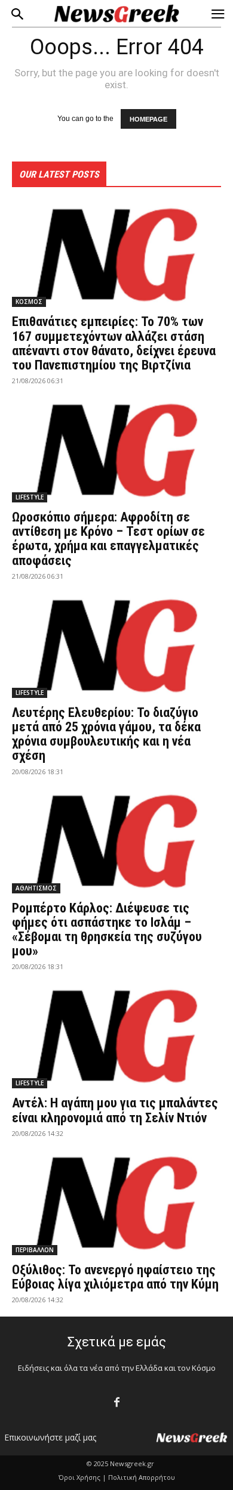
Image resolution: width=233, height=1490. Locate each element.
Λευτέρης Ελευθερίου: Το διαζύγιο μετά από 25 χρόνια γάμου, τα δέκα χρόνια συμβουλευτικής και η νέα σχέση (106, 734)
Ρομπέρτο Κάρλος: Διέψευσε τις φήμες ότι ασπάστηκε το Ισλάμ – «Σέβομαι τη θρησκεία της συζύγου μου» (107, 930)
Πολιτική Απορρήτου (141, 1477)
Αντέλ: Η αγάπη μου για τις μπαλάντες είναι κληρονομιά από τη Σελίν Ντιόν (115, 1110)
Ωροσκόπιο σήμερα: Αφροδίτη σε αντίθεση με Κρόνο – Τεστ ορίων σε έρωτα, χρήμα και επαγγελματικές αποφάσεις (108, 539)
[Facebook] (116, 1402)
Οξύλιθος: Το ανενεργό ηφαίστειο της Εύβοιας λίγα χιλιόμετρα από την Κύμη (115, 1277)
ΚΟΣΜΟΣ (29, 301)
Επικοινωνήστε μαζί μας (50, 1437)
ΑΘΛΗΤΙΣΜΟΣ (36, 888)
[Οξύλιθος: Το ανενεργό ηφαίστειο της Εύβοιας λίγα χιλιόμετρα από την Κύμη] (116, 1203)
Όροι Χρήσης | (82, 1477)
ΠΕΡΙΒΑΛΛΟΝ (35, 1250)
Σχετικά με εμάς (117, 1341)
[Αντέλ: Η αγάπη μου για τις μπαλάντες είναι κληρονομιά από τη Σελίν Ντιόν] (116, 1036)
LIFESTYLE (30, 497)
